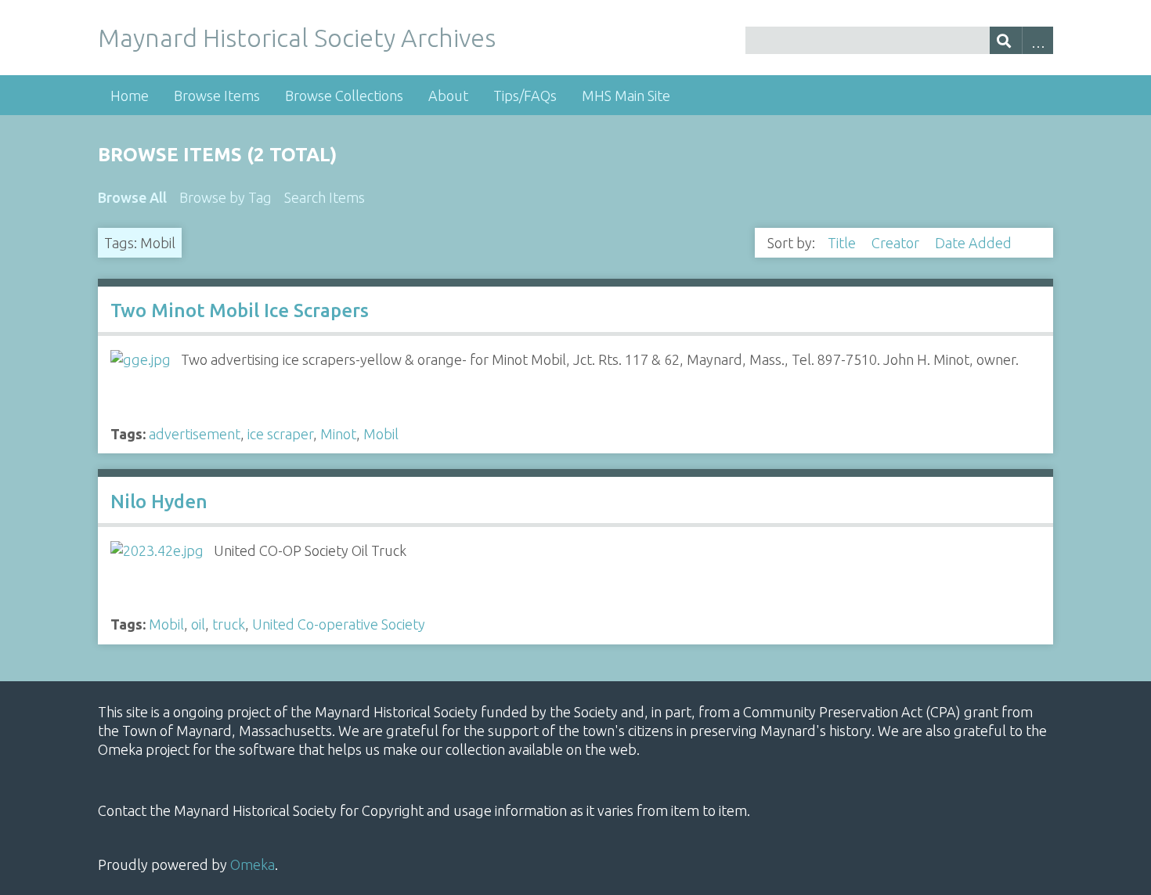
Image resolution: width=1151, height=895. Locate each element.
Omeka (252, 864)
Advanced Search (1038, 40)
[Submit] (1006, 40)
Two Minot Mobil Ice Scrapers (239, 310)
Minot (338, 434)
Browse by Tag (225, 197)
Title (843, 243)
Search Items (324, 197)
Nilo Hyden (158, 501)
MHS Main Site (626, 95)
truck (228, 624)
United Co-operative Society (338, 624)
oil (198, 624)
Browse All (132, 197)
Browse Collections (344, 95)
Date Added (975, 243)
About (448, 95)
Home (129, 95)
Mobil (381, 434)
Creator (896, 243)
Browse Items (217, 95)
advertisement (194, 434)
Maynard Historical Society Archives (297, 37)
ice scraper (280, 434)
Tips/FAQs (525, 95)
